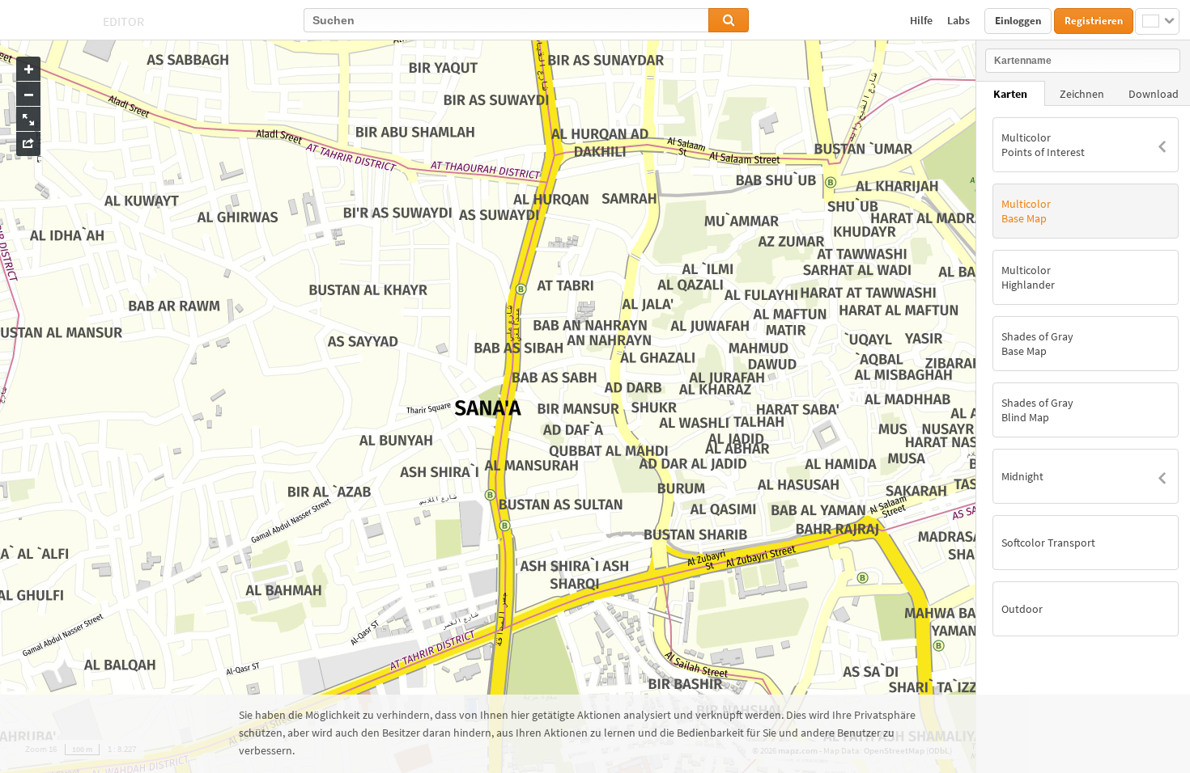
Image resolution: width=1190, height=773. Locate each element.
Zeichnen (1082, 94)
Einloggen (1018, 20)
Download (1153, 94)
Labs (959, 20)
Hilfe (922, 20)
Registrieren (1094, 20)
